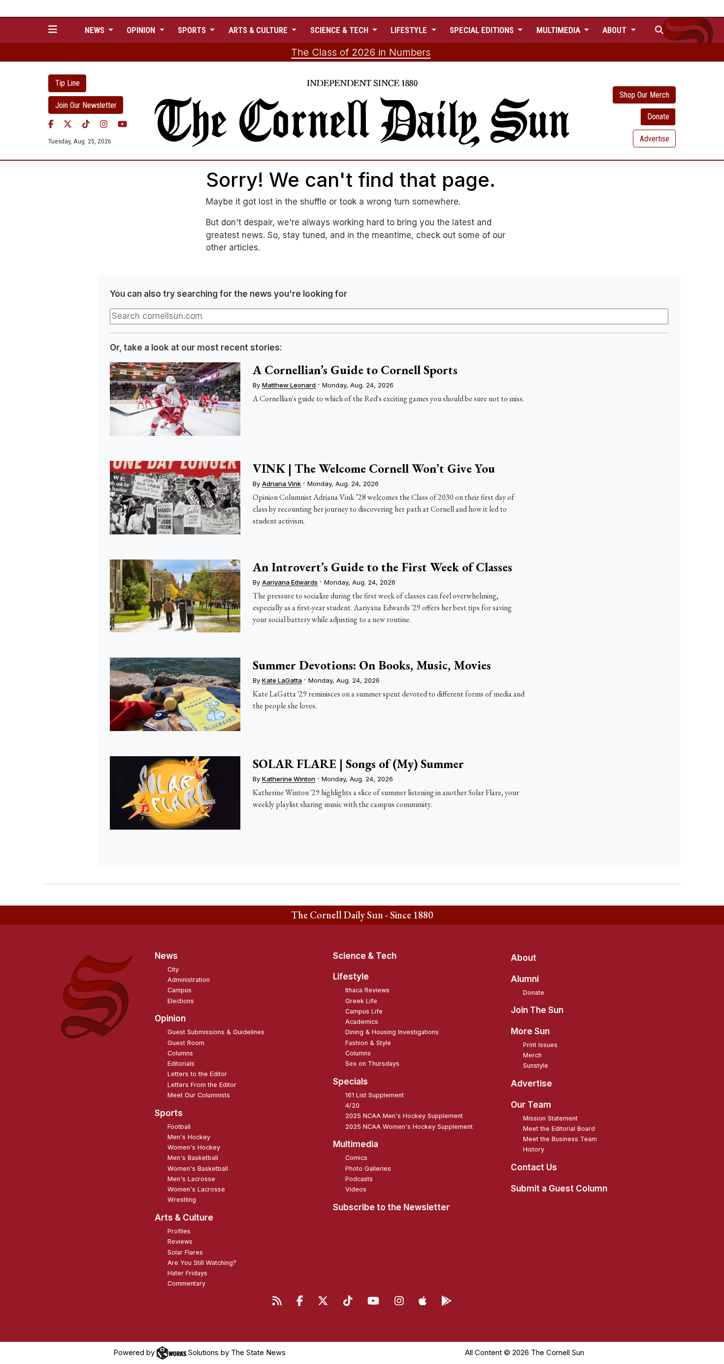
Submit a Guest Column (559, 1188)
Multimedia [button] (559, 30)
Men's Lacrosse (191, 1179)
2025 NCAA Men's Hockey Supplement (404, 1115)
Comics (356, 1157)
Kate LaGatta (282, 680)
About (523, 958)
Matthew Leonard (289, 385)
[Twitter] (68, 124)
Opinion (170, 1018)
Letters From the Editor (201, 1084)
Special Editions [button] (483, 30)
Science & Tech (364, 956)
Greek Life (361, 1001)
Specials (350, 1081)
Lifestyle (351, 976)
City (173, 969)
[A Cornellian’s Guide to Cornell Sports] (175, 399)
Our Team (531, 1105)
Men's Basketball (192, 1157)
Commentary (186, 1283)
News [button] (95, 30)
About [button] (615, 30)
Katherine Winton (288, 779)
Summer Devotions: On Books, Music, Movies (372, 665)
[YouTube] (122, 124)
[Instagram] (103, 124)
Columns (180, 1053)
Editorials (181, 1063)
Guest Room (185, 1043)
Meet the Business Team (560, 1139)
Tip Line (67, 83)
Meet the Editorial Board (559, 1128)
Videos (355, 1189)
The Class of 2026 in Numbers (360, 52)
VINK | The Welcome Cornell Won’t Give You (374, 468)
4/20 (352, 1105)
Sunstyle (535, 1065)
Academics (361, 1021)
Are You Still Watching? (201, 1262)
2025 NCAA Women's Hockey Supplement (409, 1126)
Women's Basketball (197, 1168)
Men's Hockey (188, 1137)
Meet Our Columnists (198, 1095)
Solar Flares (185, 1252)
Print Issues (540, 1045)
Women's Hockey (193, 1147)
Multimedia (355, 1144)
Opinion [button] (142, 30)
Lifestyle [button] (410, 30)
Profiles (179, 1231)
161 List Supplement (374, 1095)
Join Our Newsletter (86, 105)
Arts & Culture (184, 1218)
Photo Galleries (368, 1168)
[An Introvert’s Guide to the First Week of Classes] (175, 596)
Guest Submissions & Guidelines (215, 1032)
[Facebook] (51, 124)
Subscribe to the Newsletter (391, 1207)
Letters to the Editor (197, 1074)
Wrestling (181, 1199)
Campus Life (364, 1011)
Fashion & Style (368, 1043)
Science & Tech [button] (340, 30)
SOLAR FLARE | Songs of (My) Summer (358, 763)
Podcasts (359, 1179)
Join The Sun (537, 1010)
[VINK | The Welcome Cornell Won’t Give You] (175, 497)
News (166, 956)
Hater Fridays (187, 1273)
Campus (179, 990)
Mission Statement (550, 1118)
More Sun (530, 1031)
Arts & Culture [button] (259, 30)
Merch (532, 1055)
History (533, 1149)
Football (179, 1126)
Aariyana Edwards (290, 582)
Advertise (654, 138)
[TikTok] (86, 124)
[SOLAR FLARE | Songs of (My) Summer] (175, 793)
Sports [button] (193, 30)
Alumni (525, 979)
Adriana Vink (281, 484)
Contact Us (534, 1167)
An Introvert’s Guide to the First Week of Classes (382, 567)
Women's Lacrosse (196, 1189)
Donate (658, 116)
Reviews (180, 1241)
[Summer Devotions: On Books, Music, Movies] (175, 694)
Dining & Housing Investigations (392, 1032)
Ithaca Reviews (367, 990)
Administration (188, 979)
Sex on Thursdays (372, 1063)
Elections (180, 1001)
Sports (169, 1113)
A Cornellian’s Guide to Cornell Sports (355, 370)
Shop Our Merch (644, 95)
